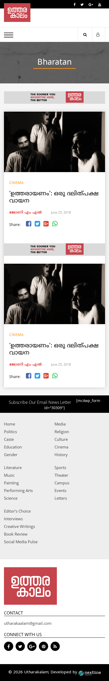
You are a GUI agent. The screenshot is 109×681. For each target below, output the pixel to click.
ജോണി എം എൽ (25, 212)
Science (10, 498)
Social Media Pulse (21, 541)
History (61, 454)
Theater (61, 475)
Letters (60, 498)
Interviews (13, 518)
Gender (10, 454)
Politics (10, 431)
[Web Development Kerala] (90, 672)
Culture (61, 439)
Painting (11, 482)
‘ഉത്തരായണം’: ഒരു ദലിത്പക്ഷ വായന (54, 197)
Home (9, 424)
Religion (61, 431)
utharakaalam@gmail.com (28, 623)
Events (60, 490)
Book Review (16, 534)
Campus (61, 482)
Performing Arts (18, 490)
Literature (13, 467)
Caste (9, 439)
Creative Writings (19, 526)
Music (9, 475)
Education (13, 447)
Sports (60, 467)
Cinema (16, 182)
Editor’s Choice (17, 511)
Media (60, 424)
